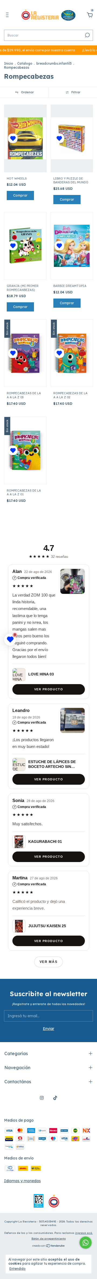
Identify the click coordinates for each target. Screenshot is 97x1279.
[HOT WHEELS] (25, 138)
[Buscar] (87, 35)
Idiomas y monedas (22, 1180)
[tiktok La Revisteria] (55, 1098)
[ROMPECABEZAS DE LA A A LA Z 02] (72, 353)
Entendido (17, 1269)
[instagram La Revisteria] (42, 1098)
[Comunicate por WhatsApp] (85, 1243)
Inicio (8, 63)
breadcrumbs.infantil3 (54, 63)
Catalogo (24, 63)
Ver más (49, 962)
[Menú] (8, 16)
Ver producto (48, 689)
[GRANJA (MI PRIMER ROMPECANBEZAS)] (25, 246)
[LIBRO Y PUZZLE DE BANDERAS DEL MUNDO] (72, 138)
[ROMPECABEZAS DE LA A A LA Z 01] (25, 450)
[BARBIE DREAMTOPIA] (72, 246)
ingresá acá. (84, 1233)
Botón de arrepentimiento (49, 1238)
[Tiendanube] (48, 1246)
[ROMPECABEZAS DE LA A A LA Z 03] (25, 353)
